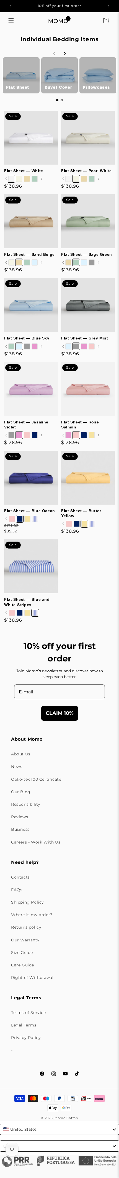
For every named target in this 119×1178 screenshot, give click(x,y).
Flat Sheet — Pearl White (86, 170)
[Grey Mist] (92, 262)
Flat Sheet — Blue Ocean (29, 511)
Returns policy (26, 927)
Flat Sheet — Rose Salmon (80, 424)
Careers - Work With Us (35, 842)
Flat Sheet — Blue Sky (27, 338)
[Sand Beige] (27, 179)
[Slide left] (6, 179)
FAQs (16, 889)
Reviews (19, 816)
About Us (20, 754)
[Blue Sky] (35, 262)
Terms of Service (28, 1012)
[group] (21, 75)
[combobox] (59, 1129)
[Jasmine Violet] (35, 346)
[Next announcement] (109, 6)
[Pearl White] (19, 179)
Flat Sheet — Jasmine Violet (26, 424)
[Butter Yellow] (92, 435)
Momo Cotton (66, 1118)
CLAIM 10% (60, 713)
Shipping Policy (27, 902)
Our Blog (20, 791)
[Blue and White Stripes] (35, 519)
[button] (11, 20)
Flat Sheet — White (23, 170)
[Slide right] (41, 179)
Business (20, 829)
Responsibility (25, 804)
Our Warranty (25, 940)
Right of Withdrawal (32, 977)
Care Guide (22, 965)
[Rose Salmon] (92, 346)
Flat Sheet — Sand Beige (29, 254)
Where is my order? (32, 914)
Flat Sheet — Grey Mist (84, 338)
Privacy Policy (26, 1037)
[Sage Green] (35, 179)
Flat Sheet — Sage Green (86, 254)
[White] (11, 179)
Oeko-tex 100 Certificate (36, 779)
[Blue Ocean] (35, 435)
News (16, 766)
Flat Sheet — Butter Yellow (81, 513)
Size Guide (22, 952)
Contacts (20, 877)
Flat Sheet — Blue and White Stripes (27, 602)
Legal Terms (24, 1025)
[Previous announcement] (10, 6)
